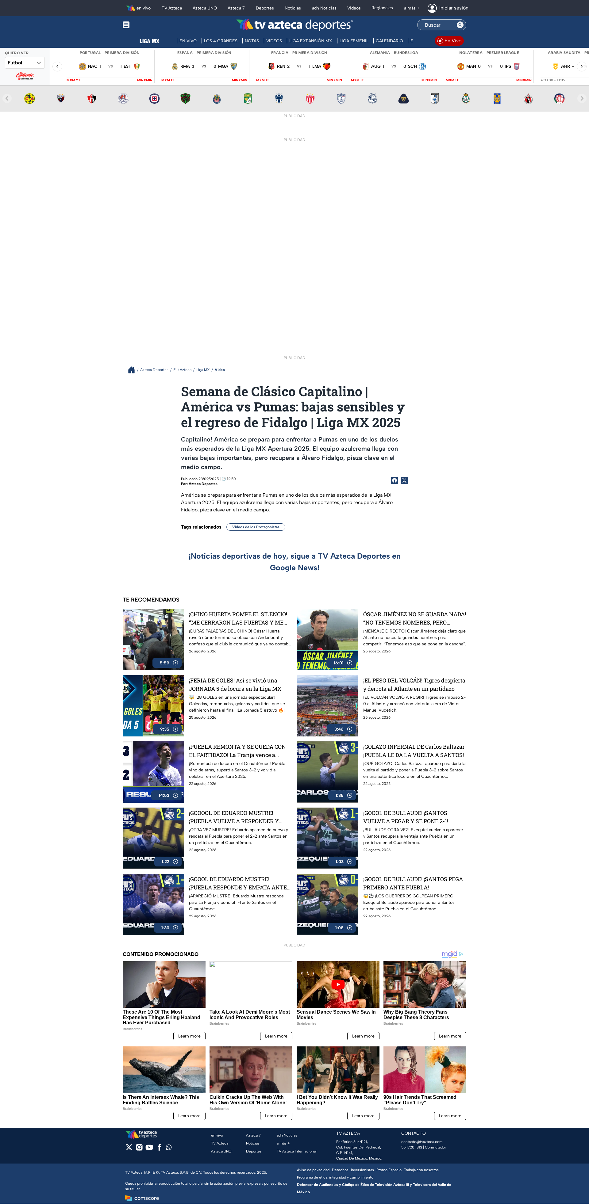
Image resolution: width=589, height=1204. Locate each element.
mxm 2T (73, 80)
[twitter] (129, 1149)
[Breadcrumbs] (134, 370)
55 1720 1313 (411, 1147)
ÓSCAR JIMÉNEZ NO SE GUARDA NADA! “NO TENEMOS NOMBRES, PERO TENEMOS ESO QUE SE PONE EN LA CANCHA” (414, 618)
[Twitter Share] (404, 480)
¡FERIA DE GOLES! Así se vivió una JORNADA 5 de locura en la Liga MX (235, 684)
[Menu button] (147, 25)
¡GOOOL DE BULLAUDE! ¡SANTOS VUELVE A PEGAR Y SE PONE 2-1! (405, 817)
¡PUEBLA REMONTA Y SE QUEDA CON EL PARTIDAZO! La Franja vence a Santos (237, 751)
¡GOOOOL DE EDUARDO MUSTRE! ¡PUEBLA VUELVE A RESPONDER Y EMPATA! (234, 817)
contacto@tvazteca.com (422, 1142)
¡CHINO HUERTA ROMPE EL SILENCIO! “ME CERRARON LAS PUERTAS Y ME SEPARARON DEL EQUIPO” (238, 618)
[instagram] (139, 1149)
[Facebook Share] (394, 480)
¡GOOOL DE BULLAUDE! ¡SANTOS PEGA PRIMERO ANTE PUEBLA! (413, 883)
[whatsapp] (169, 1149)
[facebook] (159, 1149)
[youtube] (149, 1149)
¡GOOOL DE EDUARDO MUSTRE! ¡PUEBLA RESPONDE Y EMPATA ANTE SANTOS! (238, 883)
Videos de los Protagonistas (255, 527)
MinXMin (144, 80)
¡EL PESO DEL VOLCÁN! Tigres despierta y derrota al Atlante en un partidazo (414, 684)
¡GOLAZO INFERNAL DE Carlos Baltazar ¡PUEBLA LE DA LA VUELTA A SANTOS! (414, 751)
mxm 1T (167, 80)
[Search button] (460, 24)
